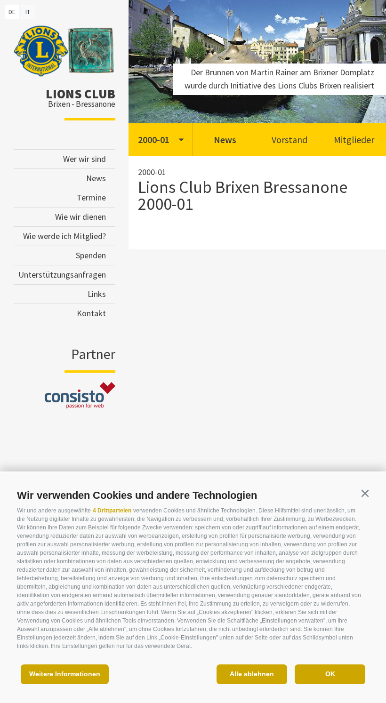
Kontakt (91, 313)
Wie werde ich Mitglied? (64, 236)
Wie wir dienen (80, 216)
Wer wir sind (84, 158)
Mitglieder (354, 139)
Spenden (91, 255)
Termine (91, 197)
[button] (365, 493)
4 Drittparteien (112, 510)
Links (97, 293)
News (96, 178)
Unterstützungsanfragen (62, 274)
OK (330, 674)
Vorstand (289, 139)
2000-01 (153, 139)
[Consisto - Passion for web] (80, 405)
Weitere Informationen (64, 674)
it (27, 12)
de (12, 12)
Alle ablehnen (252, 674)
